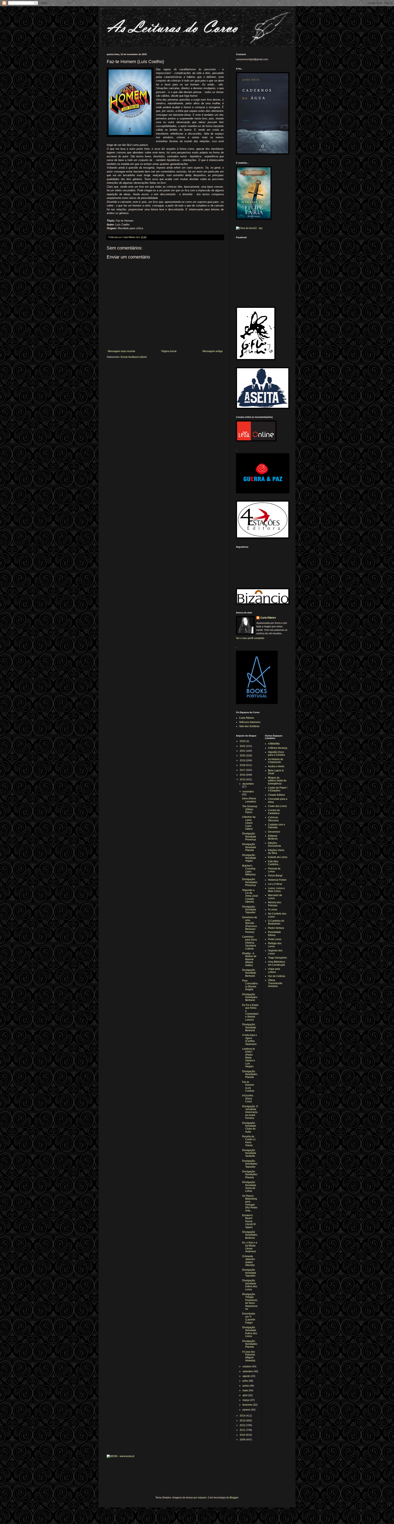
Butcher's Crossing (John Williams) (248, 870)
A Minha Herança (277, 748)
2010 (243, 1434)
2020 (243, 755)
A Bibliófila (274, 743)
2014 (243, 1415)
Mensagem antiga (213, 351)
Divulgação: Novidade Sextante (249, 1153)
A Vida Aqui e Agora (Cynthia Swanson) (249, 1039)
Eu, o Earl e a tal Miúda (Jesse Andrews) (249, 1247)
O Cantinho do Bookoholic (276, 922)
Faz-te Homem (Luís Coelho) (248, 1086)
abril (245, 1395)
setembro (248, 1371)
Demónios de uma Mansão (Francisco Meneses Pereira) (249, 925)
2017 (243, 770)
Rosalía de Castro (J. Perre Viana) (249, 1141)
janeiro (247, 1409)
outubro (247, 1366)
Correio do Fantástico (274, 812)
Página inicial (168, 351)
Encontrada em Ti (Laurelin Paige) (248, 1318)
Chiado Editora (276, 794)
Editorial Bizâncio (273, 837)
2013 (243, 1420)
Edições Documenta (274, 844)
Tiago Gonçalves (277, 957)
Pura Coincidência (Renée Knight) (250, 985)
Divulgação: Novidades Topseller (249, 1163)
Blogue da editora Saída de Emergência (277, 780)
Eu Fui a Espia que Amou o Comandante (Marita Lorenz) (250, 1012)
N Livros (272, 909)
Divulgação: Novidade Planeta (249, 847)
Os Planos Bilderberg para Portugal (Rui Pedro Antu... (249, 1203)
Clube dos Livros (277, 806)
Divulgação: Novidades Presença (249, 882)
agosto (247, 1376)
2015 (243, 779)
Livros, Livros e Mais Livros (276, 890)
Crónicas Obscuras (273, 819)
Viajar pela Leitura (274, 970)
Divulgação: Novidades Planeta (249, 1074)
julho (246, 1380)
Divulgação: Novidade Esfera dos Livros (249, 1285)
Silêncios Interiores (249, 722)
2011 (243, 1430)
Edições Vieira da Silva (276, 851)
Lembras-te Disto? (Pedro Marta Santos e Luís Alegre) (248, 1057)
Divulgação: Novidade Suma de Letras (249, 1186)
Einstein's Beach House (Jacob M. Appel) (249, 1221)
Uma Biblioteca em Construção (276, 963)
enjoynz (202, 1497)
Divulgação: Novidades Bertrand (249, 997)
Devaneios (274, 831)
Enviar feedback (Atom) (134, 357)
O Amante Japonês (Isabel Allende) (248, 1261)
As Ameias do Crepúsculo (275, 761)
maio (246, 1390)
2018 (243, 765)
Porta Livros (274, 939)
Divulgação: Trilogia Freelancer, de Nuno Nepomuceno (250, 1301)
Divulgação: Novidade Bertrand (249, 973)
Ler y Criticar (275, 884)
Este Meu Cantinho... (274, 863)
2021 (243, 750)
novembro (248, 791)
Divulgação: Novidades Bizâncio (249, 1235)
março (246, 1400)
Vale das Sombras (249, 726)
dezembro (248, 783)
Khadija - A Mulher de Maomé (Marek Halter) (249, 959)
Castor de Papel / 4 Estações (277, 789)
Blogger (234, 1497)
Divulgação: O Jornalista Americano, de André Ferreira (250, 1112)
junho (246, 1385)
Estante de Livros (277, 857)
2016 (243, 774)
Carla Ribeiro (268, 617)
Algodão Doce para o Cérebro (276, 753)
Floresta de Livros (274, 870)
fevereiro (248, 1404)
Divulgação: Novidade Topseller (249, 909)
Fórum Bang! (275, 875)
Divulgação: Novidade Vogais (249, 858)
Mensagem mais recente (121, 351)
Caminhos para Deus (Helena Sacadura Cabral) (249, 942)
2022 (243, 746)
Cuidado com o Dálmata (276, 826)
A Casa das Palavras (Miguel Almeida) (248, 1356)
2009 (243, 1439)
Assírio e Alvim (276, 766)
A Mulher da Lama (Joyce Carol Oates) (248, 823)
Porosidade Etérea (274, 933)
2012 (243, 1425)
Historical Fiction (277, 879)
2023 (243, 741)
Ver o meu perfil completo (250, 638)
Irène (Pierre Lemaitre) (249, 800)
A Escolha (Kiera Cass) (247, 1098)
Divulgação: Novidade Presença (249, 836)
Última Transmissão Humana (275, 983)
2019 (243, 760)
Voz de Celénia (276, 976)
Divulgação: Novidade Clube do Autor (249, 1127)
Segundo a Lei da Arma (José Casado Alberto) (250, 896)
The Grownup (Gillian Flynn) (249, 809)
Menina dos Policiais (274, 904)
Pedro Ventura (276, 928)
